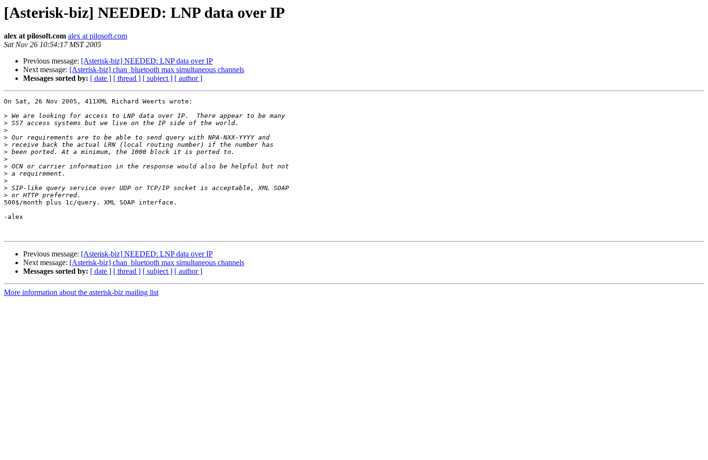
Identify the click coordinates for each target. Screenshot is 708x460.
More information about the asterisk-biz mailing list (81, 292)
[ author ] (188, 78)
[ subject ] (157, 78)
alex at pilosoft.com (97, 36)
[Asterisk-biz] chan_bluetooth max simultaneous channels (156, 69)
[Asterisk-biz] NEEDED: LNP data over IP (147, 61)
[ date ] (100, 78)
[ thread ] (127, 78)
